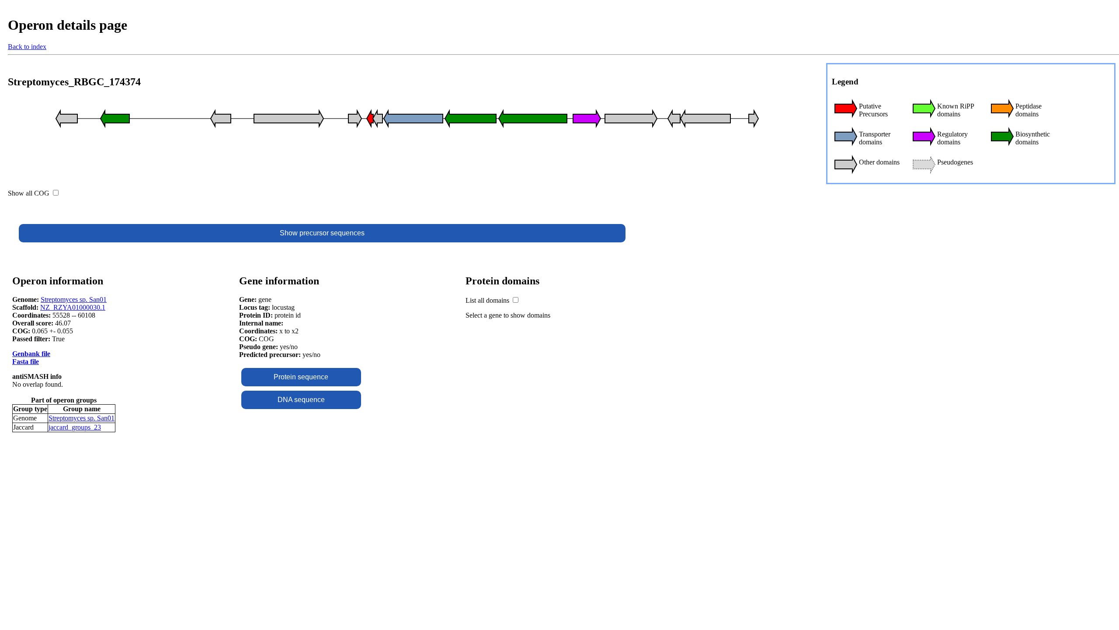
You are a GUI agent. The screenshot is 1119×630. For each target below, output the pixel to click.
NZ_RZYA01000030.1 (72, 307)
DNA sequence (301, 399)
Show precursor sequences (322, 233)
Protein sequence (301, 377)
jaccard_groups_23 (75, 427)
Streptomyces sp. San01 (74, 299)
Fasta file (25, 361)
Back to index (27, 46)
